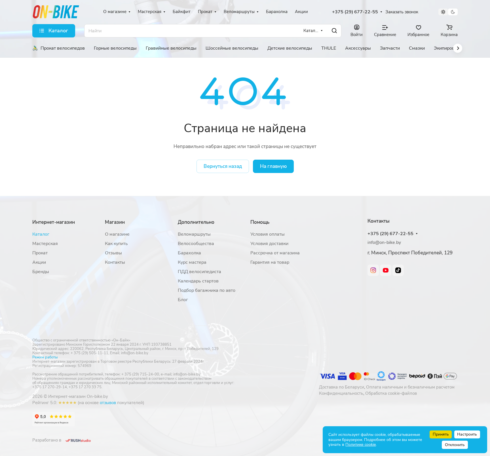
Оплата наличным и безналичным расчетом (410, 387)
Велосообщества (196, 243)
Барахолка (189, 253)
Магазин (115, 222)
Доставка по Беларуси (341, 387)
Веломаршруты (194, 234)
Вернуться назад (223, 166)
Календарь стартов (198, 281)
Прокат (40, 253)
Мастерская (45, 243)
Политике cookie (360, 444)
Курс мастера (192, 262)
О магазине (117, 234)
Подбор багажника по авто (206, 290)
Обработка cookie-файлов (391, 393)
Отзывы (113, 253)
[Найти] (334, 30)
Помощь (259, 222)
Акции (39, 262)
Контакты (115, 262)
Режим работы (45, 357)
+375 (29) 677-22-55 (355, 12)
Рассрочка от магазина (275, 253)
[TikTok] (398, 270)
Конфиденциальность (341, 393)
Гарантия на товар (269, 262)
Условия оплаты (267, 234)
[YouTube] (385, 270)
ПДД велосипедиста (199, 272)
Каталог (40, 234)
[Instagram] (373, 270)
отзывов (108, 403)
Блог (183, 300)
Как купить (116, 243)
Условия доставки (269, 243)
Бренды (40, 272)
